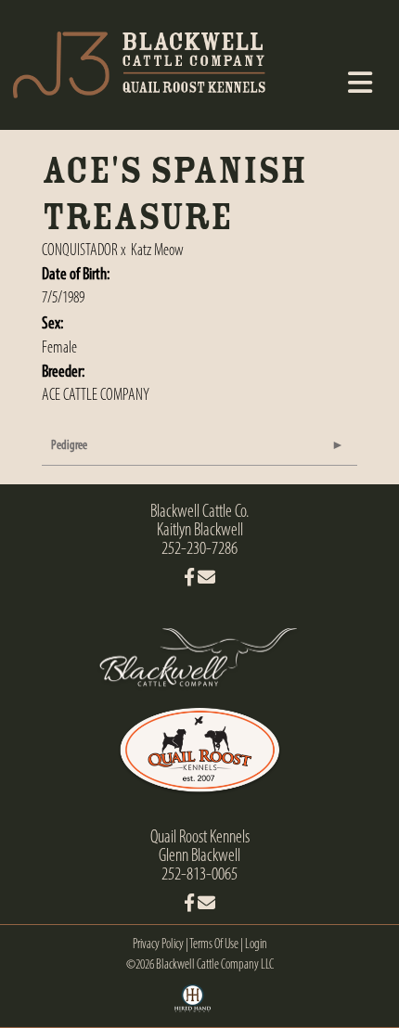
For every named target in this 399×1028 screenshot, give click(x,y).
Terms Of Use (213, 945)
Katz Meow (157, 251)
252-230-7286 (199, 549)
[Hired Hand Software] (192, 1004)
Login (256, 945)
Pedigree (69, 446)
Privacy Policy (158, 945)
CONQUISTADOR (80, 251)
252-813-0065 (199, 875)
